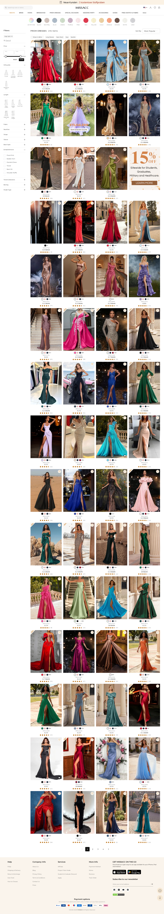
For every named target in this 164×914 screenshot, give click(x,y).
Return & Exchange (14, 874)
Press (34, 885)
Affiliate (60, 866)
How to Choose (13, 881)
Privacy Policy (37, 874)
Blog (34, 870)
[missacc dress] (82, 2)
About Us (36, 866)
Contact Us (36, 881)
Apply (60, 878)
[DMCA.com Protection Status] (119, 895)
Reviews (91, 874)
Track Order (93, 878)
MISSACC (80, 910)
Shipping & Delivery (14, 870)
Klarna (91, 870)
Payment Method (94, 866)
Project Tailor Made (64, 870)
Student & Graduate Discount (67, 874)
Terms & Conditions (39, 878)
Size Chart (11, 878)
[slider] (6, 56)
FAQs (9, 866)
